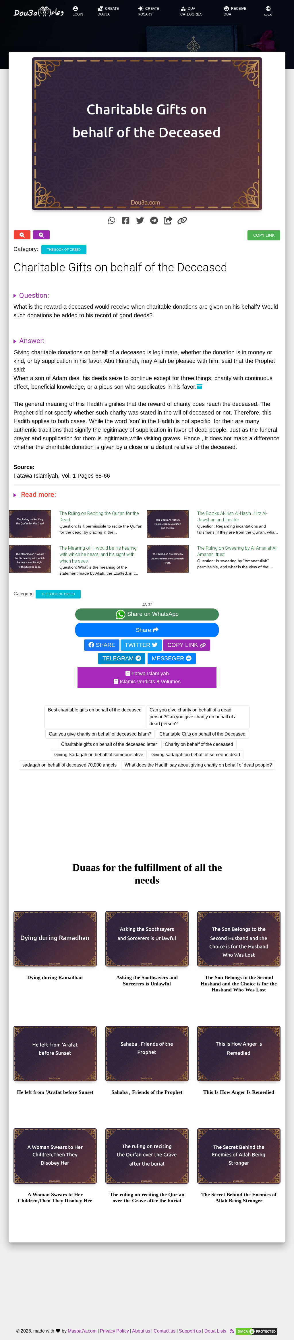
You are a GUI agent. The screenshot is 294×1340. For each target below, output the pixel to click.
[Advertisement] (147, 810)
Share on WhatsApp (152, 614)
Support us (190, 1331)
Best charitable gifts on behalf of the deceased (95, 709)
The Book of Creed (64, 249)
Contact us (164, 1331)
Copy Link (263, 235)
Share (144, 630)
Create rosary (148, 11)
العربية (268, 11)
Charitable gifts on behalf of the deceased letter (109, 744)
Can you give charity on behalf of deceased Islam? (100, 734)
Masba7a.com (82, 1331)
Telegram (119, 658)
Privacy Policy (114, 1331)
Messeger (169, 658)
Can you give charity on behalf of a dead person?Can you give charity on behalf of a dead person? (193, 716)
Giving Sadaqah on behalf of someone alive (98, 754)
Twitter (138, 645)
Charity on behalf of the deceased (199, 744)
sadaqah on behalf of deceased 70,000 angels (69, 765)
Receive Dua (235, 11)
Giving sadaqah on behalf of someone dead (195, 754)
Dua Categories (191, 11)
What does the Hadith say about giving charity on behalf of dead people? (198, 765)
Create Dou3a (108, 11)
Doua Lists (215, 1331)
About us (141, 1331)
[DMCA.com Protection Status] (256, 1331)
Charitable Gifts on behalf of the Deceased (202, 734)
